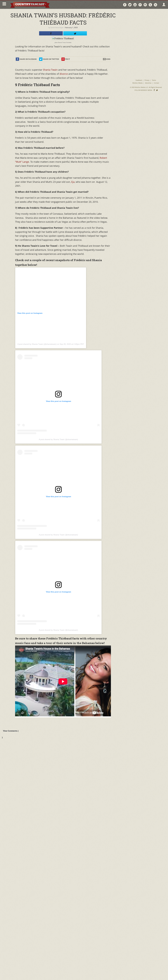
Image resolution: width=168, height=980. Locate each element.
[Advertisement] (146, 27)
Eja (73, 181)
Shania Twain (50, 69)
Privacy (147, 80)
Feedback (139, 80)
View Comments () (10, 734)
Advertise (148, 83)
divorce (64, 73)
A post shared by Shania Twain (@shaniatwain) (37, 344)
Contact (156, 83)
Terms (154, 80)
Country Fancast (30, 4)
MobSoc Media (137, 83)
